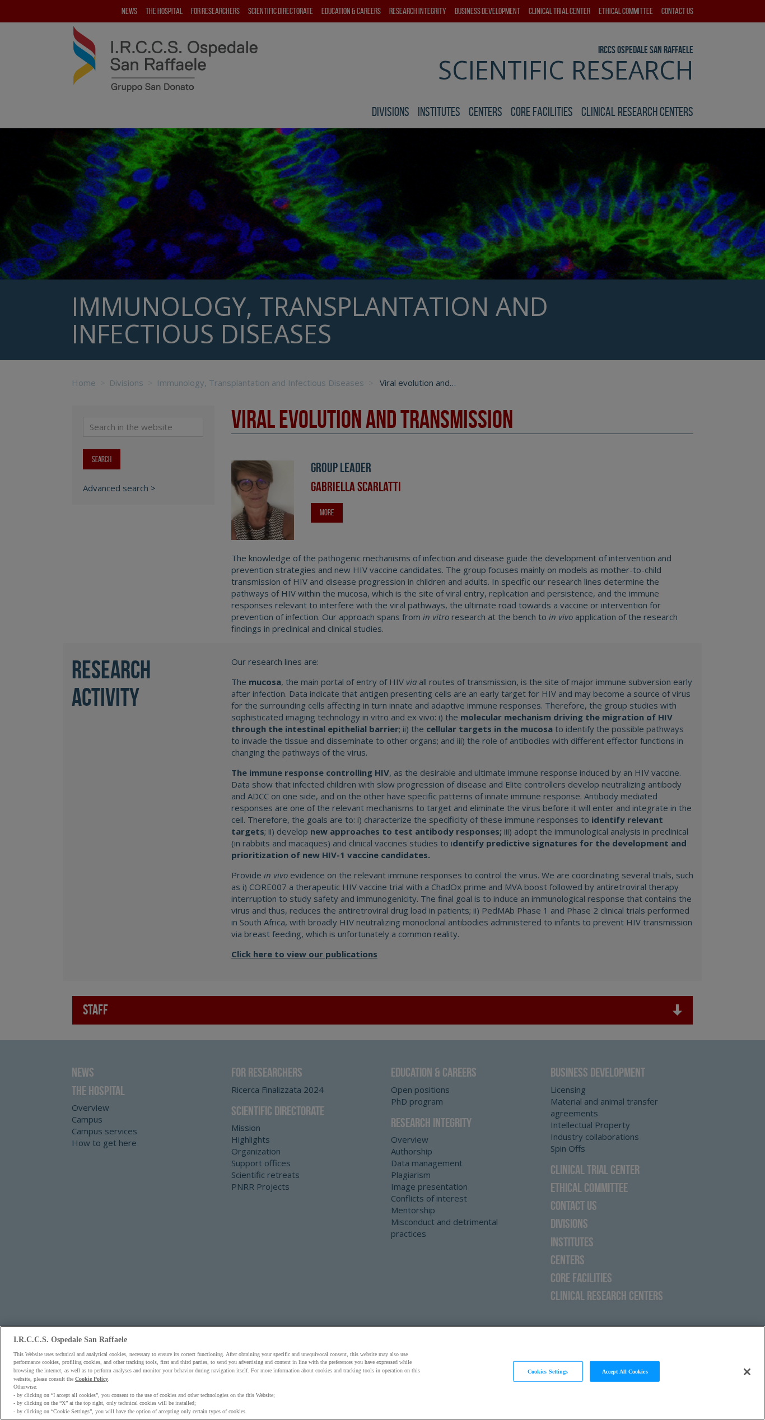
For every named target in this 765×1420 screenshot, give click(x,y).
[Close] (747, 1372)
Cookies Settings (548, 1371)
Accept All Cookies (625, 1371)
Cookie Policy (91, 1378)
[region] (382, 1373)
